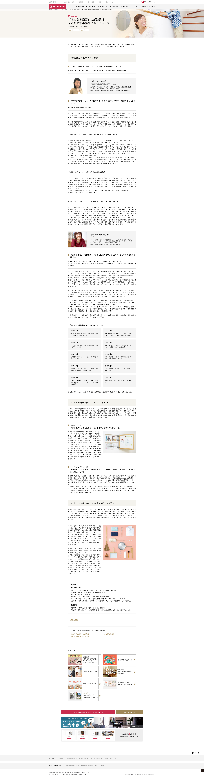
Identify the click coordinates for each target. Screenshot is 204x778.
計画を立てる (114, 6)
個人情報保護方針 (68, 774)
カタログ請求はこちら (129, 712)
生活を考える (103, 6)
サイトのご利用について (55, 774)
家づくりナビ (109, 2)
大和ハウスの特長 (69, 2)
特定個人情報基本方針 (80, 774)
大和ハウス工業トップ (55, 772)
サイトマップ (85, 772)
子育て (87, 30)
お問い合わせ (77, 772)
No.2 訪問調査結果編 (108, 634)
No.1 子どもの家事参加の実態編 (80, 634)
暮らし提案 (91, 2)
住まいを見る (92, 6)
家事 (82, 30)
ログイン (136, 6)
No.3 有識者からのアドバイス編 (80, 637)
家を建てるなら (56, 9)
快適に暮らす (126, 6)
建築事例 (81, 2)
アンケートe (76, 30)
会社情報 (64, 772)
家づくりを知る (80, 6)
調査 (70, 30)
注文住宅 (52, 2)
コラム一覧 (71, 9)
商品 (100, 2)
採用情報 (70, 772)
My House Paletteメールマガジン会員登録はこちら (89, 712)
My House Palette (64, 9)
